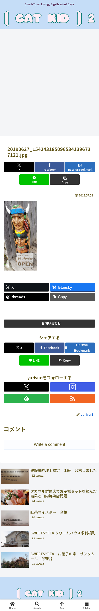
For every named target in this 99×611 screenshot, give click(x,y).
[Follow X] (26, 387)
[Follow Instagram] (72, 387)
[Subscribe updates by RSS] (72, 398)
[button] (64, 179)
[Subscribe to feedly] (26, 398)
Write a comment (49, 444)
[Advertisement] (49, 83)
